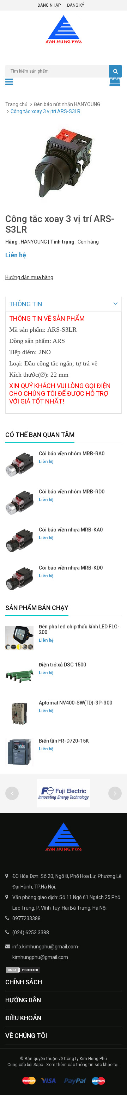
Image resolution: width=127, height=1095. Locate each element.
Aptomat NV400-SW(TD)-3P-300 (75, 703)
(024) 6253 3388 (30, 932)
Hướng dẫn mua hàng (29, 277)
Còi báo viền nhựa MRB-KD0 (71, 568)
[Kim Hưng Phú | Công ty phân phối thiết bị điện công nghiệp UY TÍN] (63, 837)
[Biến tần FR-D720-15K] (19, 752)
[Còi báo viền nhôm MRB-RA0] (19, 465)
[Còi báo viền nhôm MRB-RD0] (19, 503)
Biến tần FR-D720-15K (64, 741)
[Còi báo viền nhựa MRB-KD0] (19, 579)
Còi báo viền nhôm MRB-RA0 (71, 453)
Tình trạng (62, 242)
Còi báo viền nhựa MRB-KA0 (71, 530)
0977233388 (26, 918)
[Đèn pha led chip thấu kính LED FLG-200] (19, 638)
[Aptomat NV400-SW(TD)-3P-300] (19, 714)
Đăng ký (75, 5)
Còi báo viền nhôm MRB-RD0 (71, 491)
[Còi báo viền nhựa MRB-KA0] (19, 541)
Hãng (11, 242)
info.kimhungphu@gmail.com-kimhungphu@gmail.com (46, 952)
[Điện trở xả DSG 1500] (19, 676)
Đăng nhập (49, 5)
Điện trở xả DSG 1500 (62, 665)
